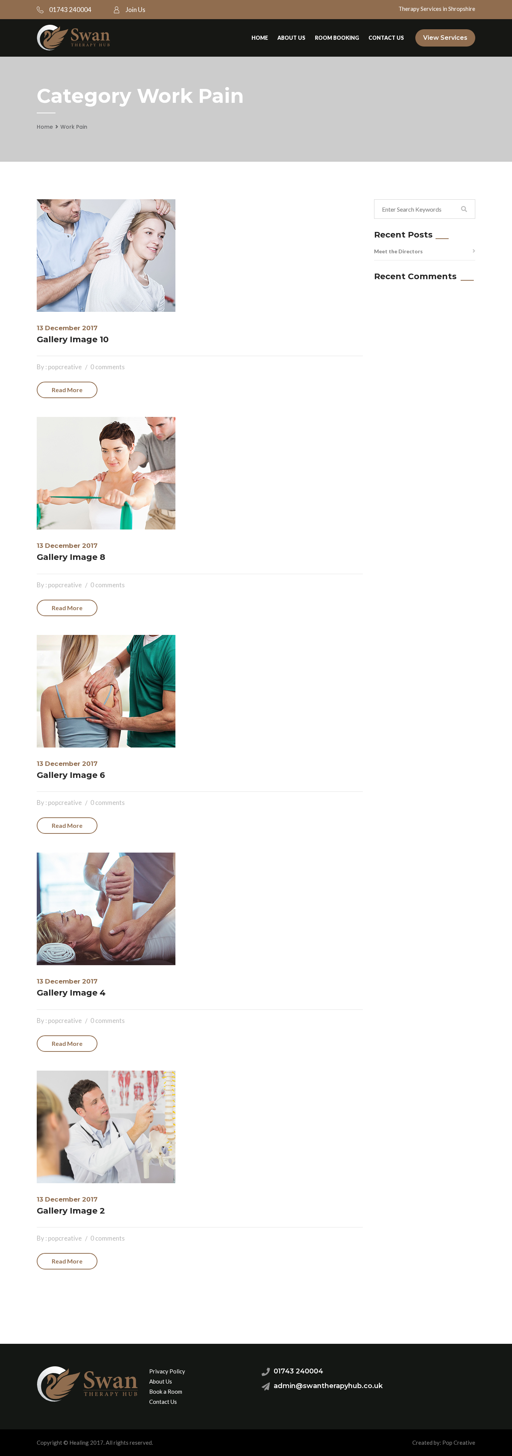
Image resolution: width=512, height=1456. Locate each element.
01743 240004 (70, 10)
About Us (291, 38)
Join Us (135, 10)
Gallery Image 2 (71, 1211)
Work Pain (73, 127)
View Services (445, 37)
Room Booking (337, 38)
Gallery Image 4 (71, 993)
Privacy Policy (167, 1371)
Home (260, 38)
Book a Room (165, 1391)
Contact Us (386, 38)
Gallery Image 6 (71, 775)
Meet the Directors (398, 251)
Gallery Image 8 (71, 557)
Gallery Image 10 (73, 339)
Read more (67, 389)
